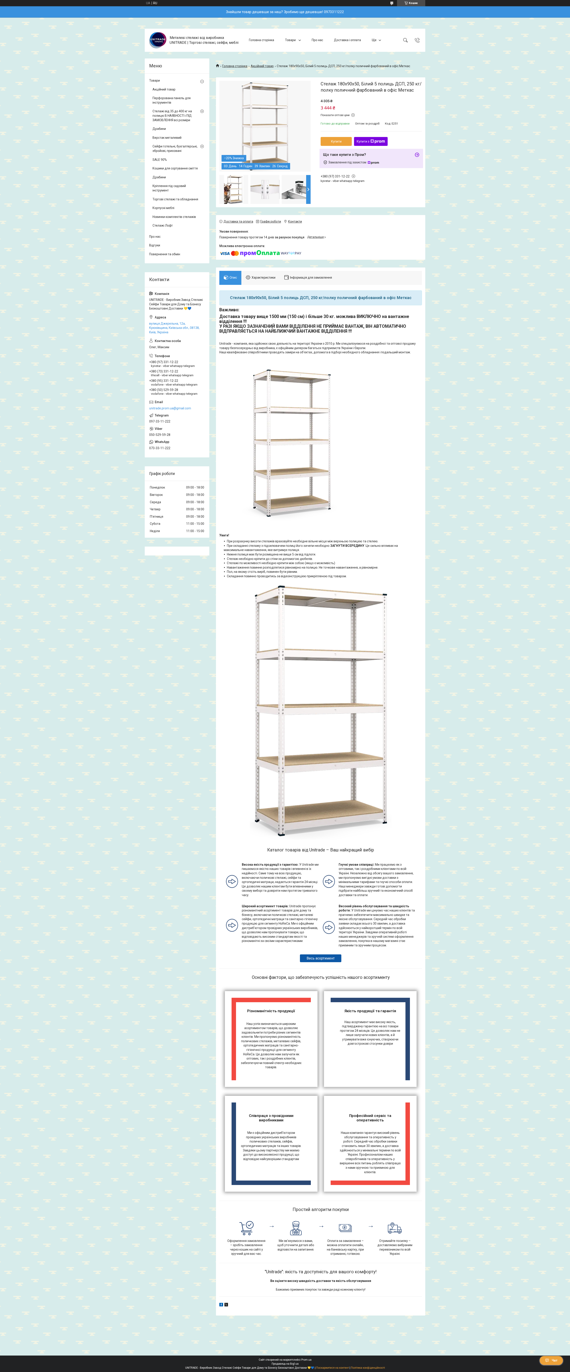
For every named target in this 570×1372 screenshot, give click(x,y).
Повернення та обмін (164, 254)
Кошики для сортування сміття (175, 168)
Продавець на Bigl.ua (285, 1363)
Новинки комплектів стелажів (174, 217)
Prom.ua (306, 1359)
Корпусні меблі (163, 208)
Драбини (159, 129)
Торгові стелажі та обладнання (175, 199)
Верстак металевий (167, 137)
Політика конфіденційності (368, 1367)
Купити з (363, 141)
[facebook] (221, 1305)
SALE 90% (160, 159)
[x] (226, 1305)
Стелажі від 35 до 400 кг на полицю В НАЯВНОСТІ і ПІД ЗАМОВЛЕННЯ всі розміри (172, 115)
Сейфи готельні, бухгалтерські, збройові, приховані (175, 149)
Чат (555, 1360)
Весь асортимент (321, 958)
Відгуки (154, 245)
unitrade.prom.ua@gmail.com (170, 408)
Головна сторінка (261, 40)
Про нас (317, 40)
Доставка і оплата (347, 40)
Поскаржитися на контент (332, 1367)
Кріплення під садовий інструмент (169, 188)
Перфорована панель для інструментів (172, 100)
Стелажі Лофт (163, 225)
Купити (336, 141)
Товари (290, 40)
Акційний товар (262, 66)
